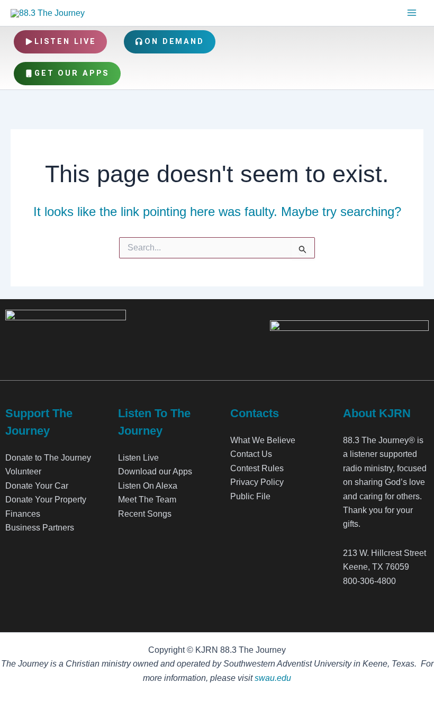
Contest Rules (257, 468)
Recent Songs (144, 513)
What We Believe (262, 440)
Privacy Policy (257, 482)
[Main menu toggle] (411, 12)
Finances (22, 513)
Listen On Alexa (147, 485)
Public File (250, 496)
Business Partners (39, 527)
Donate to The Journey (48, 457)
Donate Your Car (36, 485)
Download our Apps (155, 471)
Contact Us (251, 454)
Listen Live (65, 41)
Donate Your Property (45, 499)
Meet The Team (147, 499)
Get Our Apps (72, 73)
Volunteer (23, 471)
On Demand (174, 41)
